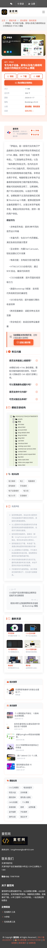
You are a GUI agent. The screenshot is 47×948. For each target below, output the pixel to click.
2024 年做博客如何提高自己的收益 (27, 746)
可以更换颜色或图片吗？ (20, 384)
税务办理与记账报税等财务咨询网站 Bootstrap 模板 (24, 604)
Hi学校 (7, 917)
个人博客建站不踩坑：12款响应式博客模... (27, 714)
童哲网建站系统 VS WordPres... (24, 765)
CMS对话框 (13, 802)
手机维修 (23, 486)
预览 (12, 76)
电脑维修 (31, 481)
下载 (25, 76)
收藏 (38, 76)
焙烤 (22, 807)
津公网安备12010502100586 (29, 940)
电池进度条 (28, 787)
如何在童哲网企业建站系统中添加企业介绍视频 (27, 725)
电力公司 (11, 495)
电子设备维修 (13, 491)
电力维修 (11, 481)
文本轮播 (23, 792)
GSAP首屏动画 (31, 649)
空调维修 (23, 495)
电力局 (25, 491)
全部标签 (32, 943)
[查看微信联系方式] (11, 3)
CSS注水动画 (30, 633)
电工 (21, 481)
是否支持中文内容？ (18, 391)
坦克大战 (12, 792)
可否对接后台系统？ (18, 399)
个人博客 (25, 802)
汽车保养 (23, 812)
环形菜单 (11, 633)
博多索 (28, 666)
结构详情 (28, 111)
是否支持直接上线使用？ (20, 360)
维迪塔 (10, 666)
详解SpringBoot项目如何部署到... (28, 735)
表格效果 (12, 807)
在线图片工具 (9, 912)
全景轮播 (31, 807)
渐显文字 (23, 817)
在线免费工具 (9, 922)
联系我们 (22, 943)
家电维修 (11, 486)
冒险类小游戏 (25, 797)
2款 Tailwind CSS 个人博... (27, 755)
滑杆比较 (12, 817)
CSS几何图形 (14, 787)
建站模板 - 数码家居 (32, 106)
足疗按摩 (12, 812)
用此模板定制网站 (24, 83)
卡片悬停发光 (12, 649)
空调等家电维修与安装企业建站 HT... (27, 690)
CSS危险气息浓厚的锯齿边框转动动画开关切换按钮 (22, 594)
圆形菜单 (12, 797)
